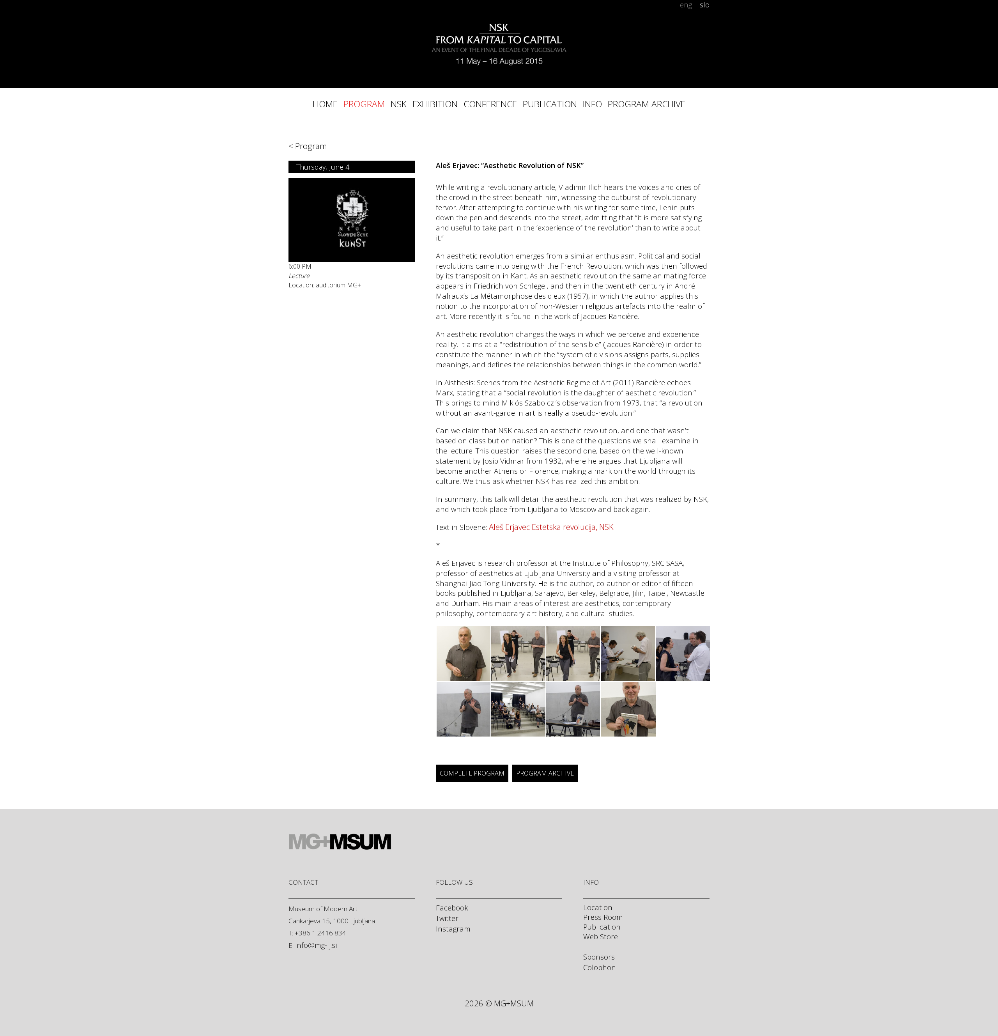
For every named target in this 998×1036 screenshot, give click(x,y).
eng (686, 4)
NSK (399, 104)
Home (325, 104)
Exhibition (435, 104)
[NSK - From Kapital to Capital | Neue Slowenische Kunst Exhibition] (499, 33)
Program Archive (646, 104)
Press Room (603, 917)
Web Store (600, 936)
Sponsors (599, 957)
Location (597, 907)
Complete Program (472, 773)
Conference (490, 104)
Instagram (453, 928)
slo (705, 4)
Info (592, 104)
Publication (550, 104)
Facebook (452, 907)
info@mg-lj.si (316, 945)
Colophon (599, 967)
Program (364, 104)
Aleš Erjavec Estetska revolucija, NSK (551, 526)
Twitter (447, 918)
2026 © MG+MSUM (499, 1003)
